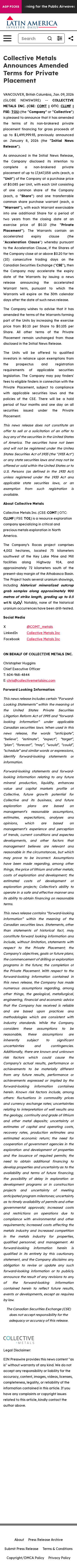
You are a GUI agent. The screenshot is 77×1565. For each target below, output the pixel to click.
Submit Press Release (21, 1549)
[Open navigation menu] (7, 38)
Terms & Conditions (57, 1549)
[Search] (50, 38)
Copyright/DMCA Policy (25, 1558)
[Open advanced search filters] (59, 38)
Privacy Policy (59, 1558)
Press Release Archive (45, 1540)
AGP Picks (10, 6)
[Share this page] (71, 38)
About (19, 1540)
